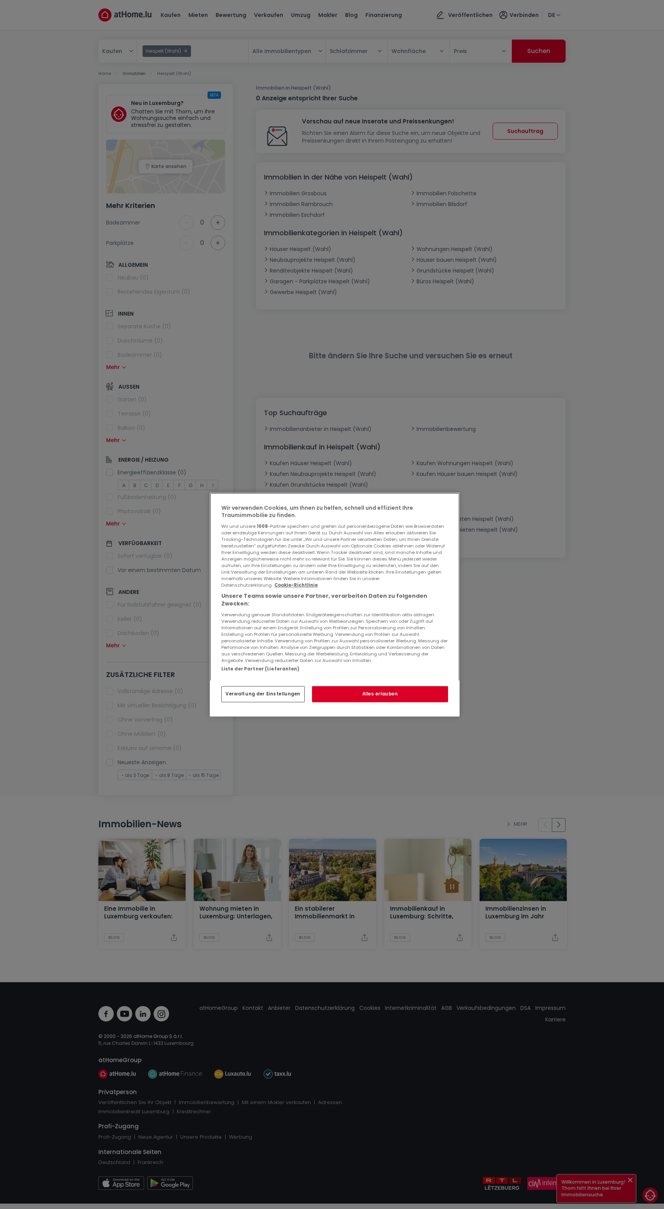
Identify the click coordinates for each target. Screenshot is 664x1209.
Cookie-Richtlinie (296, 585)
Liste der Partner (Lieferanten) (260, 668)
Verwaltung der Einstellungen (263, 694)
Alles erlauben (380, 694)
